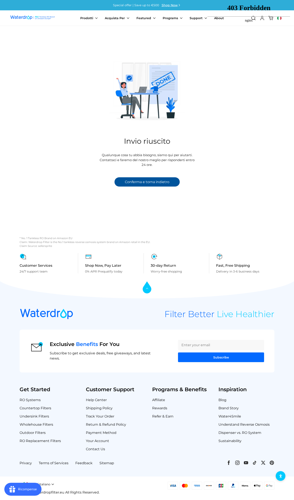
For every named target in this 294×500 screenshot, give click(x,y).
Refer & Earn (162, 416)
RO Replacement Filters (40, 441)
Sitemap (106, 463)
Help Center (96, 400)
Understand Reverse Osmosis (244, 424)
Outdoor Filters (33, 433)
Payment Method (101, 433)
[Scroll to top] (147, 287)
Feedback (84, 463)
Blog (222, 400)
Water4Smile (229, 416)
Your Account (97, 441)
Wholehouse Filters (36, 424)
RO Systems (30, 400)
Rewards (159, 408)
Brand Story (228, 408)
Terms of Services (53, 463)
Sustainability (229, 441)
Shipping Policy (99, 408)
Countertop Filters (35, 408)
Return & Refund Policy (106, 424)
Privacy (26, 463)
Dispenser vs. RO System (239, 433)
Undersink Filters (34, 416)
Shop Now (170, 5)
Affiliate (158, 400)
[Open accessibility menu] (280, 476)
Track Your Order (100, 416)
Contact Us (95, 449)
